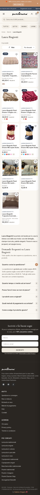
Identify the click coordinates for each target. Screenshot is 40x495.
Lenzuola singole (7, 445)
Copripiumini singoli (8, 463)
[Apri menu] (4, 14)
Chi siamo (5, 424)
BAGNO (24, 26)
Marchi (9, 32)
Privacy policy (6, 427)
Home (3, 32)
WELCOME (17, 4)
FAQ (3, 409)
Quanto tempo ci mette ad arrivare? (16, 283)
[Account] (32, 14)
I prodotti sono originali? (12, 297)
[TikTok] (13, 384)
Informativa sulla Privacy (27, 353)
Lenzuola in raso (7, 456)
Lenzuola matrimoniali (9, 442)
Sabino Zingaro (20, 492)
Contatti (4, 412)
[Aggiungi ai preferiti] (16, 54)
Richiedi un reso (7, 402)
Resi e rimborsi (7, 399)
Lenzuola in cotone (8, 449)
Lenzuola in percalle (8, 452)
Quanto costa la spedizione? (13, 265)
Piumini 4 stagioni (7, 473)
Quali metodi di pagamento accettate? (17, 303)
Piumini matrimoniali (8, 469)
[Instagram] (3, 384)
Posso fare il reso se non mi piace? (16, 290)
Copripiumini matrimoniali (10, 459)
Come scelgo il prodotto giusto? (15, 310)
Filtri (12, 47)
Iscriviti (20, 350)
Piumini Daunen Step (8, 476)
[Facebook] (8, 384)
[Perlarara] (20, 13)
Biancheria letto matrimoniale (11, 466)
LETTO (15, 26)
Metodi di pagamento (9, 406)
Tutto (5, 26)
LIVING (33, 26)
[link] (3, 83)
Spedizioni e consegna (9, 395)
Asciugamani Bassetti (9, 480)
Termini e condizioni (8, 431)
